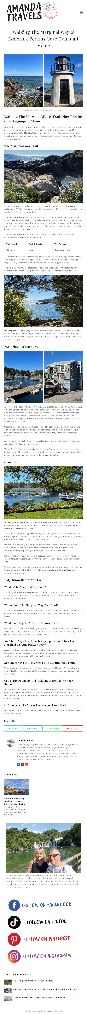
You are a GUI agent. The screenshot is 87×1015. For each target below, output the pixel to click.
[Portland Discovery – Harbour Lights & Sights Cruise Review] (16, 787)
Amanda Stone (25, 740)
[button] (81, 13)
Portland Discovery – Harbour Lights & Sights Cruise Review (15, 801)
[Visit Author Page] (11, 743)
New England (55, 110)
